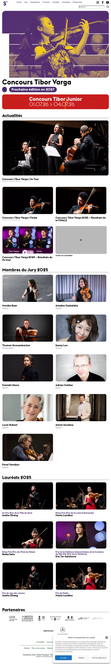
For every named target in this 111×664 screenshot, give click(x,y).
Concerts (46, 2)
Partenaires (77, 2)
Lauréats (55, 2)
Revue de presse (38, 648)
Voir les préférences (99, 658)
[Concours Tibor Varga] (5, 2)
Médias (27, 648)
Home (19, 2)
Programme (35, 2)
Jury (26, 2)
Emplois (50, 648)
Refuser (81, 658)
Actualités (66, 2)
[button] (107, 638)
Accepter (63, 658)
